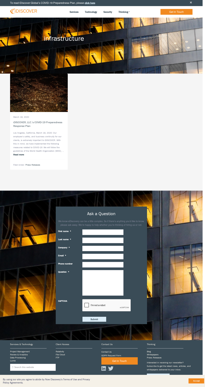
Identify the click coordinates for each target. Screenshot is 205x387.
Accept (196, 381)
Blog (149, 351)
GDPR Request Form (111, 355)
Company (64, 247)
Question (63, 271)
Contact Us (106, 351)
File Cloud (60, 354)
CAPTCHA (62, 300)
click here (90, 2)
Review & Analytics (19, 354)
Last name (64, 239)
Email (62, 255)
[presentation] (106, 305)
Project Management (20, 351)
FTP (57, 357)
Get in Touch (176, 12)
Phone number (65, 263)
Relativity (60, 351)
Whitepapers (153, 354)
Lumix (13, 360)
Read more (18, 154)
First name (64, 231)
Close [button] (191, 2)
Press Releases (32, 164)
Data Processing (18, 357)
